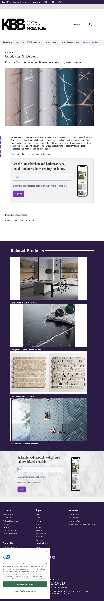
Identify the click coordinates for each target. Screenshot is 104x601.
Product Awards (73, 518)
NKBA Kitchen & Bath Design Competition (82, 524)
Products (10, 52)
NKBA (60, 2)
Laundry (38, 527)
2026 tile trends (51, 42)
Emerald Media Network (10, 2)
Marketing (39, 530)
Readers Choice (73, 515)
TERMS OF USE (51, 593)
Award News (7, 518)
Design (38, 524)
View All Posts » (8, 515)
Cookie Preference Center (25, 591)
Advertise (25, 2)
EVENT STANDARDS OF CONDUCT (66, 591)
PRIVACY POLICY (63, 593)
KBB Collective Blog (9, 530)
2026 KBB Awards (34, 42)
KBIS (45, 2)
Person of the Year (74, 521)
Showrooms (39, 540)
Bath (37, 515)
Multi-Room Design (42, 534)
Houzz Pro (19, 42)
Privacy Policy (40, 579)
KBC (52, 2)
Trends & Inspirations (10, 534)
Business (39, 521)
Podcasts (6, 527)
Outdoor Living (40, 537)
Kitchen (38, 518)
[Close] (47, 551)
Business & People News (11, 521)
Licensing (36, 2)
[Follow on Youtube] (53, 557)
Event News (6, 524)
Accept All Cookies (25, 584)
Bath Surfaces (21, 215)
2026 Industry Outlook (70, 42)
